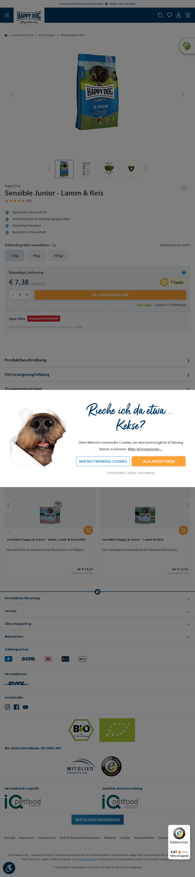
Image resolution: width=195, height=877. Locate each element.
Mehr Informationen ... (145, 449)
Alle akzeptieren (159, 461)
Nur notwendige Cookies (103, 461)
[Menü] (187, 828)
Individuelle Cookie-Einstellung (131, 472)
